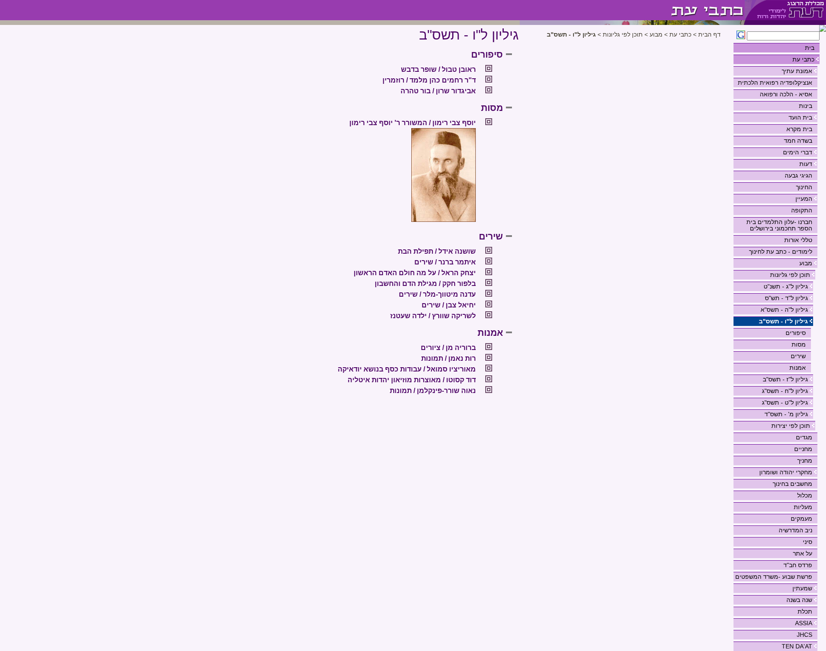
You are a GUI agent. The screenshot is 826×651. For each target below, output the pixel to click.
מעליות (803, 507)
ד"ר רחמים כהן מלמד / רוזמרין (429, 80)
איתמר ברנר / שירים (445, 262)
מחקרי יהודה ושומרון (785, 472)
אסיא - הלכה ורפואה (786, 94)
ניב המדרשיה (795, 530)
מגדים (804, 437)
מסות (799, 344)
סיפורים (796, 332)
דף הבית (709, 34)
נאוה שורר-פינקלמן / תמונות (433, 390)
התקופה (801, 210)
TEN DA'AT (797, 646)
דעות (805, 163)
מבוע (805, 263)
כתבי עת (803, 59)
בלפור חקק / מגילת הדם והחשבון (425, 283)
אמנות (797, 367)
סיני (807, 541)
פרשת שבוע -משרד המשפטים (773, 576)
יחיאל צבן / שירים (449, 305)
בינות (805, 105)
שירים (798, 356)
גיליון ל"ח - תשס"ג (785, 390)
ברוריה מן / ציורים (448, 347)
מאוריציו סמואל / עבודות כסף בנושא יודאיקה (407, 369)
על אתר (802, 553)
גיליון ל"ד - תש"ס (786, 298)
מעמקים (801, 518)
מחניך (804, 460)
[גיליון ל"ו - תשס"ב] (632, 10)
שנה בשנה (799, 599)
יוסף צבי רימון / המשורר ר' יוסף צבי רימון (412, 122)
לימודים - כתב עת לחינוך (780, 251)
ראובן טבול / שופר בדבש (438, 69)
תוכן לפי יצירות (790, 425)
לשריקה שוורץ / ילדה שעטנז (433, 315)
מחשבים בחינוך (792, 483)
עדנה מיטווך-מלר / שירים (437, 294)
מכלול (804, 495)
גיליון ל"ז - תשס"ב (785, 379)
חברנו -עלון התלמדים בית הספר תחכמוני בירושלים (779, 225)
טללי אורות (798, 239)
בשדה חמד (798, 140)
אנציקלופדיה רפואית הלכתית (775, 82)
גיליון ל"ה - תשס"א (784, 309)
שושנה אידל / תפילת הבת (437, 251)
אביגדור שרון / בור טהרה (438, 91)
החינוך (804, 187)
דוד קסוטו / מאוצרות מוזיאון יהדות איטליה (412, 380)
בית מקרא (799, 129)
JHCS (804, 634)
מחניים (803, 448)
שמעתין (802, 588)
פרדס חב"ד (797, 565)
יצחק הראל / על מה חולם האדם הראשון (415, 272)
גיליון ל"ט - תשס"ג (785, 402)
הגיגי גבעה (798, 175)
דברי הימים (797, 152)
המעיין (803, 198)
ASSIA (803, 623)
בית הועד (800, 117)
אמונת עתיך (797, 71)
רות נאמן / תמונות (448, 358)
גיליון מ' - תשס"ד (786, 414)
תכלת (805, 611)
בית (809, 47)
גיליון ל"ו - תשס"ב (783, 321)
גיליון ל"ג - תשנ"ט (786, 286)
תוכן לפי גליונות (790, 274)
